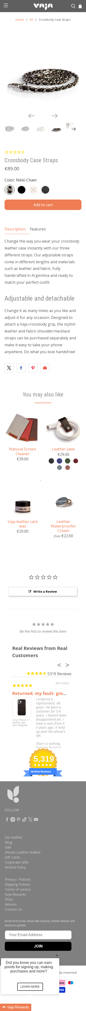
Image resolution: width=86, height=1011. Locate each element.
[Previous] (31, 115)
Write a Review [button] (45, 591)
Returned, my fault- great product (48, 693)
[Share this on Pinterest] (33, 367)
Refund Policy (15, 867)
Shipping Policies (17, 884)
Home (20, 19)
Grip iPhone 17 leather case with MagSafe (21, 723)
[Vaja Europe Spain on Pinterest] (18, 820)
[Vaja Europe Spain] (43, 6)
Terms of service (18, 889)
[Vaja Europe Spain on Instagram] (13, 820)
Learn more (30, 986)
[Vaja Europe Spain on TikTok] (24, 820)
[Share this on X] (9, 367)
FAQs (9, 899)
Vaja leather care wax (23, 523)
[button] (36, 1007)
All (31, 19)
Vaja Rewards (15, 894)
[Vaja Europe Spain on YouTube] (36, 820)
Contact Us (13, 909)
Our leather (13, 837)
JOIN (38, 946)
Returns (11, 904)
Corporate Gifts (17, 862)
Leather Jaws (63, 448)
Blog (8, 842)
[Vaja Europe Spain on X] (30, 820)
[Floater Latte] (33, 190)
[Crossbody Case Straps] (43, 70)
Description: (15, 229)
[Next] (54, 115)
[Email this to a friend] (44, 367)
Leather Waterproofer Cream (63, 526)
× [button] (57, 955)
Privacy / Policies (18, 879)
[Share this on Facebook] (21, 367)
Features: (38, 229)
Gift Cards (12, 857)
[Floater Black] (45, 190)
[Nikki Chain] (10, 190)
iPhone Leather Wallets (23, 852)
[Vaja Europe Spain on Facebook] (7, 820)
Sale (8, 847)
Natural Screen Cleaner (22, 451)
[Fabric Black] (21, 190)
